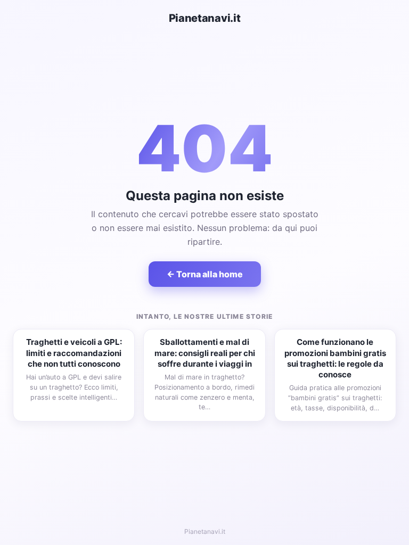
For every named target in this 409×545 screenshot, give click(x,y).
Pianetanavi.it (205, 18)
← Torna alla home (205, 274)
